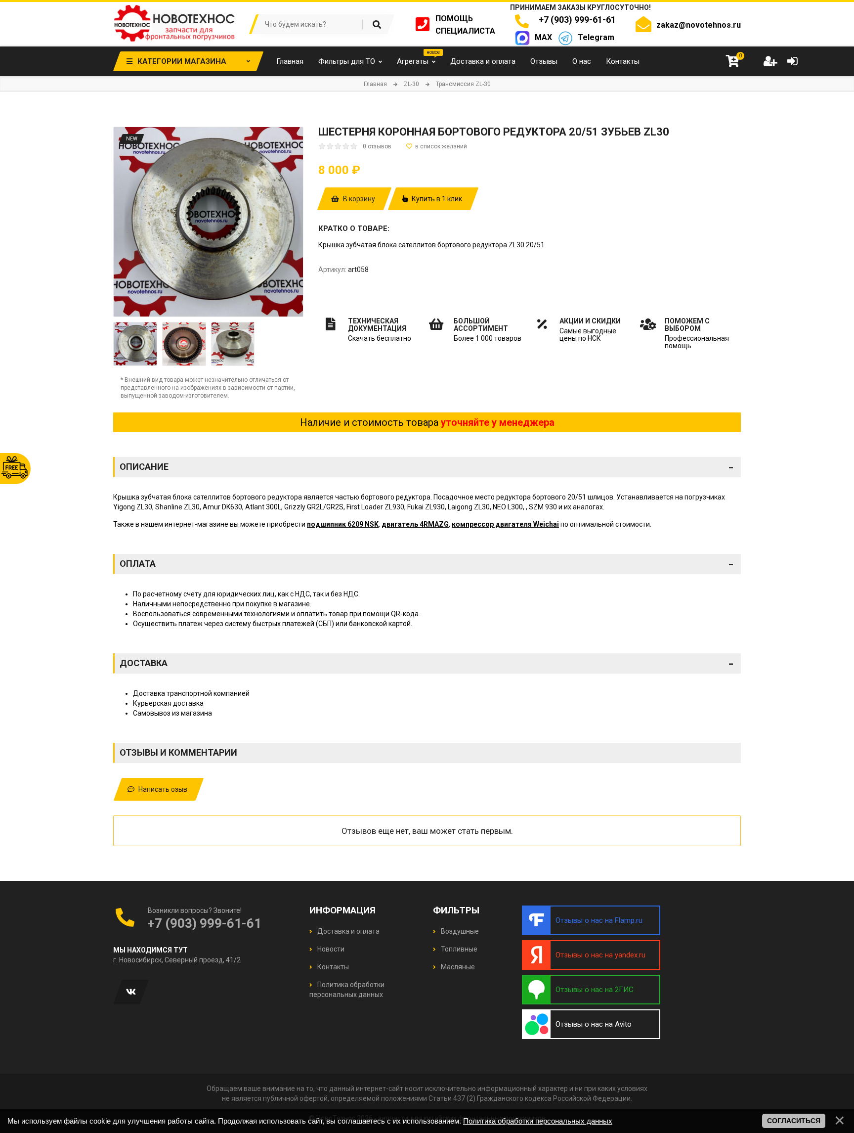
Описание (426, 467)
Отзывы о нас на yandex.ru (600, 955)
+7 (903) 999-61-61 (575, 19)
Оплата (426, 564)
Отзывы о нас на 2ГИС (594, 989)
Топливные (458, 949)
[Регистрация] (770, 61)
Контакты (332, 967)
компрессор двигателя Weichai (505, 524)
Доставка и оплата (348, 931)
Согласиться (793, 1121)
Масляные (457, 967)
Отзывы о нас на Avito (593, 1024)
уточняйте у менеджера (498, 422)
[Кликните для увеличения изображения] (208, 222)
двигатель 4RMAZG (415, 524)
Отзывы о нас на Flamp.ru (598, 920)
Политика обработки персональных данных (537, 1121)
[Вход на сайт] (792, 61)
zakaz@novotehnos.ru (698, 25)
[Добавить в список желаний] (436, 146)
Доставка (426, 663)
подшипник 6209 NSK (343, 524)
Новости (330, 949)
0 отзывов (377, 146)
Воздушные (459, 931)
